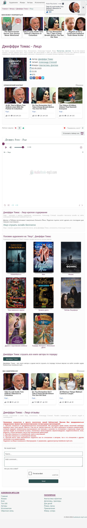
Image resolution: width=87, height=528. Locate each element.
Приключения (49, 508)
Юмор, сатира (49, 511)
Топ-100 (4, 503)
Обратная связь (7, 511)
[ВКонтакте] (31, 78)
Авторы (30, 2)
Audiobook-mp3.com (80, 517)
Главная (4, 496)
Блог (3, 501)
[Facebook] (34, 78)
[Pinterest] (40, 78)
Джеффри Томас (45, 59)
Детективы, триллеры (52, 501)
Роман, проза (49, 506)
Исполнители (40, 2)
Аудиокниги (13, 2)
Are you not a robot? (11, 469)
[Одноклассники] (37, 78)
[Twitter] (43, 78)
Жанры (22, 2)
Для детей (48, 503)
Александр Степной (48, 62)
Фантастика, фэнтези (64, 51)
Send (43, 481)
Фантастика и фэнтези (53, 499)
